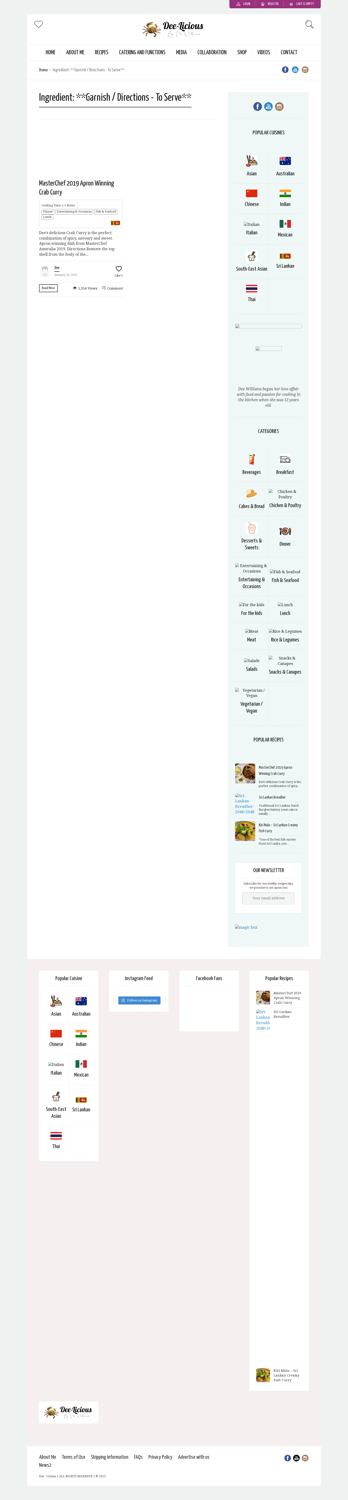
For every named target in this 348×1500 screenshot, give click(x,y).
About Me (75, 52)
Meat (251, 640)
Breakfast (285, 472)
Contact (289, 52)
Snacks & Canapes (285, 672)
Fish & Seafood (106, 211)
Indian (285, 204)
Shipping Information (109, 1457)
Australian (285, 174)
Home (50, 52)
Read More (48, 288)
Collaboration (212, 52)
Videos (263, 52)
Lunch (47, 217)
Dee (56, 268)
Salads (252, 669)
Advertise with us (194, 1457)
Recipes (101, 52)
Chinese (252, 204)
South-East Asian (251, 269)
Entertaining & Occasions (74, 211)
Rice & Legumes (285, 640)
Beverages (251, 472)
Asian (252, 174)
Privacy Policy (160, 1457)
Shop (242, 52)
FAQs (138, 1457)
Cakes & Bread (251, 506)
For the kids (251, 613)
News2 (45, 1465)
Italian (251, 233)
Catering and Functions (142, 52)
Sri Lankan (285, 266)
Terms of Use (73, 1457)
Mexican (285, 235)
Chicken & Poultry (285, 505)
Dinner (48, 211)
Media (181, 52)
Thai (251, 299)
